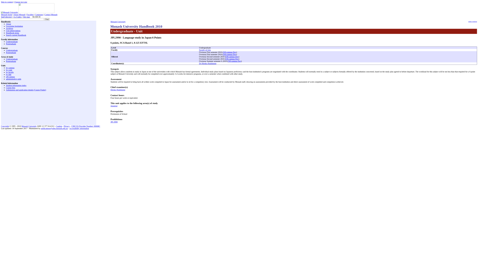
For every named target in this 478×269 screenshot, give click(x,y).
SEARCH (36, 17)
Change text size (20, 2)
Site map (26, 17)
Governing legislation (14, 26)
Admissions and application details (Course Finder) (26, 90)
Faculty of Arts (205, 50)
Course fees (10, 88)
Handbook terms (12, 33)
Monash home (6, 15)
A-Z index (17, 17)
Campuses (39, 15)
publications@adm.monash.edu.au (54, 128)
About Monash (19, 15)
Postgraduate (11, 44)
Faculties (30, 15)
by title (8, 74)
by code (9, 70)
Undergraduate (12, 42)
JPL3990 (114, 122)
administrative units (13, 79)
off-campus (10, 77)
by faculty (10, 72)
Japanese (114, 106)
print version (472, 21)
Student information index (16, 85)
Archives (9, 28)
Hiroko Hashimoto (118, 90)
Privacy (67, 126)
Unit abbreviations (13, 31)
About (8, 24)
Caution (59, 126)
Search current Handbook (16, 35)
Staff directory (6, 17)
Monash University (118, 22)
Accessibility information (79, 128)
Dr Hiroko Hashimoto (207, 63)
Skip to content (7, 2)
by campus (10, 68)
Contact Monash (50, 15)
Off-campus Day (229, 52)
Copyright (5, 126)
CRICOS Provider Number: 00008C (85, 126)
